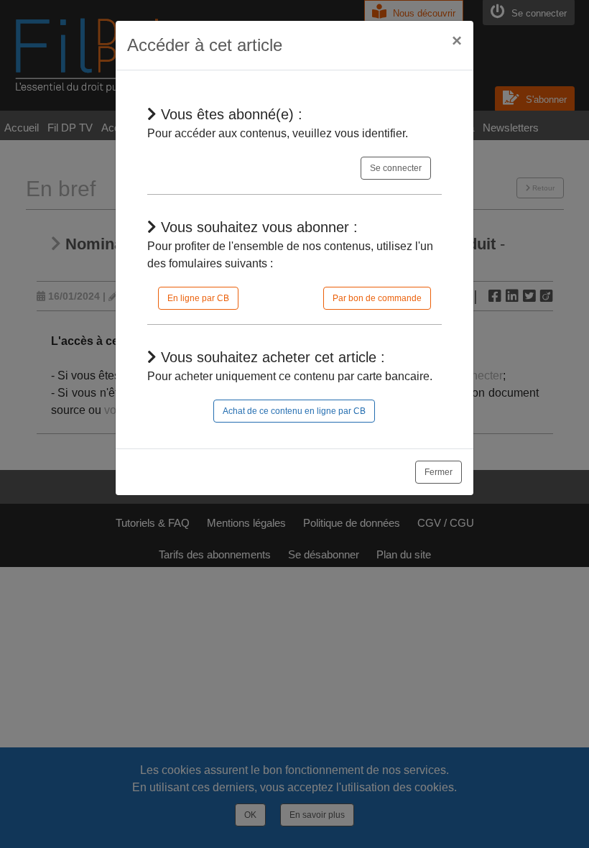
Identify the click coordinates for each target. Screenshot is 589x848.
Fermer (439, 472)
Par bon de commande (377, 298)
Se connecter (396, 168)
